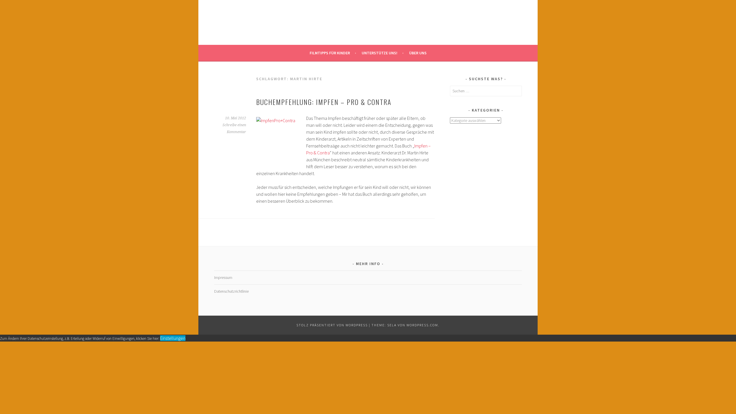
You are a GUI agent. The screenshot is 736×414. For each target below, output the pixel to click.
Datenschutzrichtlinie (231, 291)
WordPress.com (422, 325)
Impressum (223, 277)
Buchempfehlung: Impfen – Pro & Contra (323, 102)
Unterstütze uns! (379, 52)
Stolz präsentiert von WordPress (332, 325)
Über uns (418, 52)
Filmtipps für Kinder (330, 52)
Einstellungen (172, 338)
